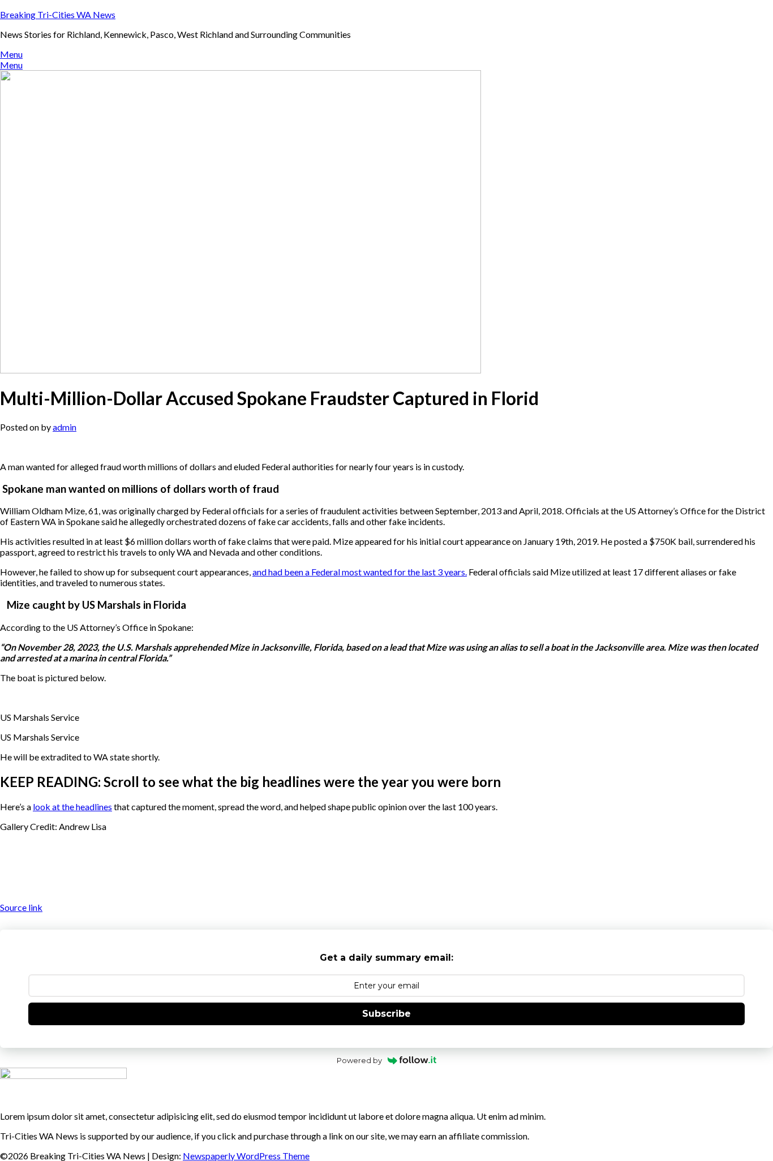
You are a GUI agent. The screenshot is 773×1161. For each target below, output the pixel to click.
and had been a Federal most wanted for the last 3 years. (359, 571)
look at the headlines (72, 806)
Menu (11, 54)
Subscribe (386, 1013)
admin (64, 427)
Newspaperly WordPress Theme (246, 1155)
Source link (21, 907)
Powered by (359, 1060)
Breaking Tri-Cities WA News (57, 14)
